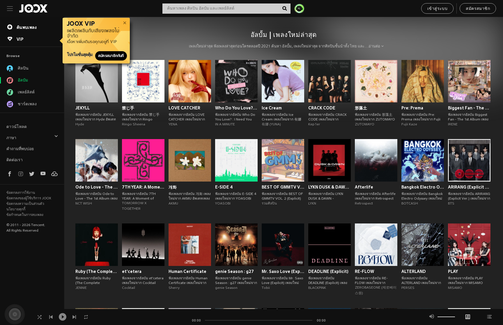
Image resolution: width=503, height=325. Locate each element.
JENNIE (81, 288)
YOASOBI (223, 204)
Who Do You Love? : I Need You (236, 108)
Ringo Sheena (133, 124)
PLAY (453, 271)
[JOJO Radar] (299, 8)
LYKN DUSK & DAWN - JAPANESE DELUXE (329, 187)
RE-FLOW (364, 271)
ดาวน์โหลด (16, 127)
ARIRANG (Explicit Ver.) (469, 187)
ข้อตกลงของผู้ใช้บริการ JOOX (28, 198)
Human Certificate (187, 271)
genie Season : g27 (234, 271)
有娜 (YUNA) (271, 124)
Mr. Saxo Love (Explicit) (283, 271)
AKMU (173, 204)
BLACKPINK (317, 288)
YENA (173, 124)
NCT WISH (83, 204)
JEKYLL (82, 108)
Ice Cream (272, 108)
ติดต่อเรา (14, 160)
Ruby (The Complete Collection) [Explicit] (96, 271)
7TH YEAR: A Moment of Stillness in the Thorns (143, 187)
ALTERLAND (413, 271)
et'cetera (131, 271)
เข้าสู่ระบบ (437, 9)
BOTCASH (409, 204)
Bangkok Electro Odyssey (422, 187)
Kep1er (314, 124)
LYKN (312, 204)
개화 (173, 187)
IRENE (453, 124)
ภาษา (11, 138)
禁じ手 (128, 108)
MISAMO (455, 288)
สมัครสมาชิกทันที (111, 56)
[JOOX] (33, 8)
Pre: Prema (412, 108)
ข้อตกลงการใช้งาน (20, 193)
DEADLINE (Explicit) (328, 271)
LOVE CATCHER (184, 108)
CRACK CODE (321, 108)
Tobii (266, 288)
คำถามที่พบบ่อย (20, 149)
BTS (451, 204)
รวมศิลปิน (269, 204)
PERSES (408, 288)
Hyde (79, 124)
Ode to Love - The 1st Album (96, 187)
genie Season (226, 288)
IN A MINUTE (225, 124)
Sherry (174, 288)
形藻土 (361, 108)
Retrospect (364, 204)
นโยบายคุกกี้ (15, 209)
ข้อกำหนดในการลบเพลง (24, 215)
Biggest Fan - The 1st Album (469, 108)
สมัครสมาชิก (478, 9)
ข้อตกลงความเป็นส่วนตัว (25, 204)
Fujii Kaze (409, 124)
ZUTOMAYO (364, 124)
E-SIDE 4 (224, 187)
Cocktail (128, 288)
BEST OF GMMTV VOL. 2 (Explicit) (283, 187)
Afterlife (364, 187)
